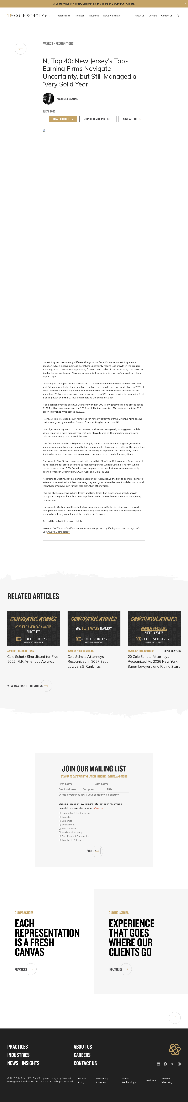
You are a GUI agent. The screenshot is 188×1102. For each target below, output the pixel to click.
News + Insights (23, 1063)
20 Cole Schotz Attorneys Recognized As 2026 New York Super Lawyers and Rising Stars (154, 661)
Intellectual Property (72, 832)
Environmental (69, 828)
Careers (82, 1054)
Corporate (67, 820)
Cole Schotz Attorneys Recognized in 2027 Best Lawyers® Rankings (88, 661)
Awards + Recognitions (58, 43)
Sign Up (91, 851)
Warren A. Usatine (67, 98)
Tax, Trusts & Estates (73, 840)
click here (80, 521)
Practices (21, 969)
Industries (115, 969)
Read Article (61, 119)
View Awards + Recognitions (25, 686)
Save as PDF (130, 119)
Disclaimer (151, 1080)
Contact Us (85, 1063)
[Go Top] (175, 1018)
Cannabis (66, 817)
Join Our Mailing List (97, 119)
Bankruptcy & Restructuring (76, 813)
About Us (83, 1046)
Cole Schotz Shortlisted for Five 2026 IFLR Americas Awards (32, 659)
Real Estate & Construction (75, 836)
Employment (68, 824)
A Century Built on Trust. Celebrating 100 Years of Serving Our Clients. (94, 3)
